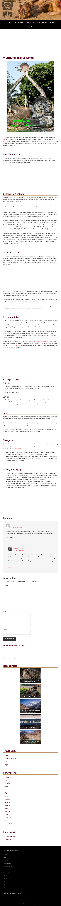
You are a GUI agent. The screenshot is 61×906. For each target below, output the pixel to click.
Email (5, 620)
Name (5, 611)
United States (9, 824)
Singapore (8, 811)
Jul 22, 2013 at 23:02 (16, 527)
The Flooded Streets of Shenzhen (30, 696)
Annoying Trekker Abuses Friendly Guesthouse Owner (30, 711)
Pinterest (6, 885)
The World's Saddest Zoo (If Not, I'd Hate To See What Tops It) (30, 680)
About (5, 857)
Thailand (7, 821)
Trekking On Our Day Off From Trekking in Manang (30, 742)
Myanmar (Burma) (10, 758)
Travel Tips (8, 840)
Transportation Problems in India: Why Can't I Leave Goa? (30, 726)
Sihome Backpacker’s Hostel (44, 341)
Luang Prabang (17, 448)
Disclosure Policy (8, 866)
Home (5, 854)
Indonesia (8, 790)
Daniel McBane (18, 548)
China (6, 762)
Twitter (6, 876)
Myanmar (7, 805)
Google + (6, 882)
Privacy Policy (7, 863)
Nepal (6, 808)
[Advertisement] (30, 44)
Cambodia (8, 777)
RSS (5, 888)
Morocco (7, 802)
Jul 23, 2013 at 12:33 (19, 550)
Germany (7, 783)
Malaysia (7, 799)
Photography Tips (10, 836)
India (6, 787)
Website (5, 629)
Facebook (6, 879)
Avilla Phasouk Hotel (17, 345)
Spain (6, 815)
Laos (4, 139)
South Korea (8, 818)
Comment (6, 585)
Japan (6, 765)
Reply (7, 542)
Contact (6, 860)
